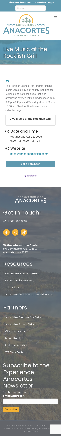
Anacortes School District (20, 324)
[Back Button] (7, 81)
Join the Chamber (19, 2)
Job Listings (12, 287)
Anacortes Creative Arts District (24, 317)
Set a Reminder (30, 164)
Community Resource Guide (22, 273)
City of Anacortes (16, 331)
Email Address (13, 396)
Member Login (44, 2)
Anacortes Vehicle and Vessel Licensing (29, 294)
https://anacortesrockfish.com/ (29, 153)
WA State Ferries (15, 352)
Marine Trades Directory (19, 280)
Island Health (13, 338)
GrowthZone (32, 431)
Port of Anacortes (16, 345)
